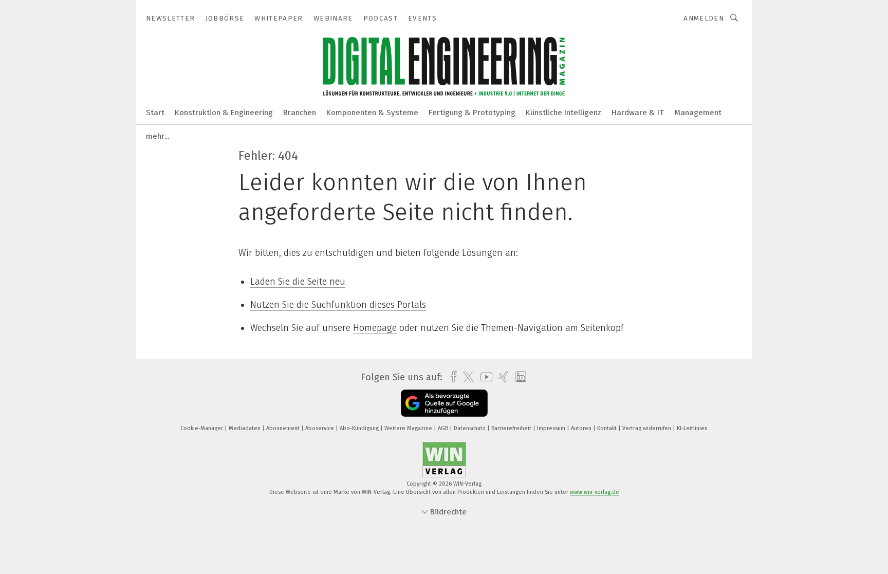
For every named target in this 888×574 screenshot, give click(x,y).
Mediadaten (245, 428)
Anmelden (703, 18)
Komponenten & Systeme (372, 112)
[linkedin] (518, 377)
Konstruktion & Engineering (224, 112)
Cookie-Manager (202, 428)
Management (697, 112)
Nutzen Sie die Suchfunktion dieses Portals (338, 304)
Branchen (299, 112)
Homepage (375, 328)
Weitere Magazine (409, 428)
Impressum (552, 428)
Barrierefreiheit (512, 428)
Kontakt (607, 428)
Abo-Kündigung (360, 428)
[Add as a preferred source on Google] (444, 403)
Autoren (582, 428)
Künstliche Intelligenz (563, 112)
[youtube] (483, 377)
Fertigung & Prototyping (472, 112)
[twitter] (465, 377)
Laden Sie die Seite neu (297, 281)
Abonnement (283, 428)
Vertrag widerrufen (647, 428)
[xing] (500, 377)
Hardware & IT (638, 112)
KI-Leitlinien (692, 428)
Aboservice (320, 428)
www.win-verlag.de (594, 492)
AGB (444, 428)
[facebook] (451, 377)
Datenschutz (470, 428)
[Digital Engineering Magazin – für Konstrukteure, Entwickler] (155, 112)
